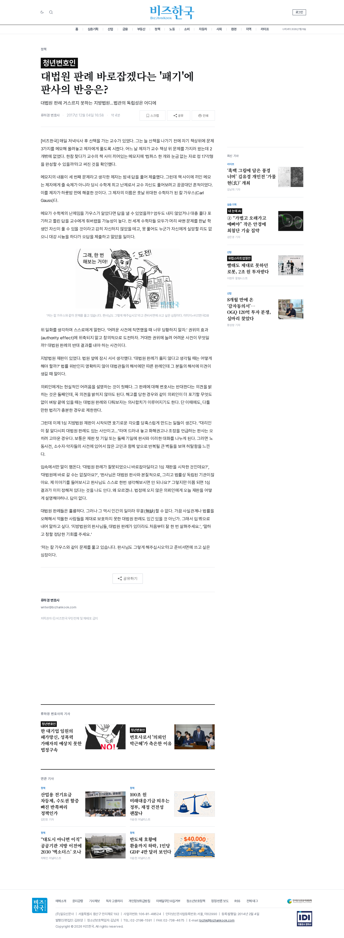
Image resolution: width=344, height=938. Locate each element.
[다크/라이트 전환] (42, 12)
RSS (237, 901)
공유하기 (130, 578)
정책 (157, 29)
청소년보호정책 (195, 901)
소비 (186, 29)
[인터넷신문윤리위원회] (299, 901)
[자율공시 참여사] (304, 918)
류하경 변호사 (50, 115)
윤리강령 (77, 901)
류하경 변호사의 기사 (55, 714)
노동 (172, 29)
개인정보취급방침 (139, 901)
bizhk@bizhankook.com (217, 920)
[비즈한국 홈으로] (172, 12)
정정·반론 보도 (219, 901)
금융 (125, 29)
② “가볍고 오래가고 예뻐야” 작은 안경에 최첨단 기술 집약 (246, 221)
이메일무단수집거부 (168, 901)
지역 (248, 29)
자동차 (203, 29)
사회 (219, 29)
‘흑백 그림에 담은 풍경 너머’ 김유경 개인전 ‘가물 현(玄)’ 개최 (251, 176)
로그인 (299, 12)
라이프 (265, 29)
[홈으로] (39, 905)
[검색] (50, 12)
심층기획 (93, 29)
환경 (234, 29)
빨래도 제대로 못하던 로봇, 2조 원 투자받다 (248, 265)
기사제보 (94, 901)
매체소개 (61, 901)
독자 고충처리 (114, 901)
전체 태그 (252, 901)
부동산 (141, 29)
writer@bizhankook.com (58, 607)
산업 (110, 29)
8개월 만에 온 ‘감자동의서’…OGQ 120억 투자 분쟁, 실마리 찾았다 (249, 309)
